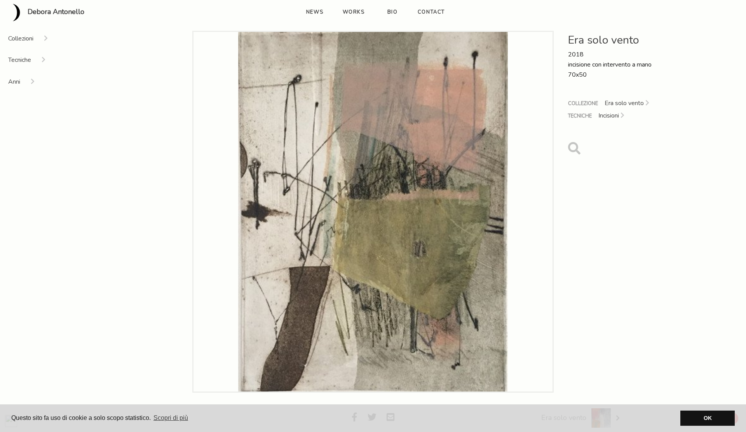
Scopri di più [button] (170, 417)
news (314, 12)
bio (392, 12)
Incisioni (609, 115)
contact (431, 12)
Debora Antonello (55, 12)
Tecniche (580, 115)
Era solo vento (625, 103)
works (354, 12)
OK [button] (708, 418)
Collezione (583, 103)
